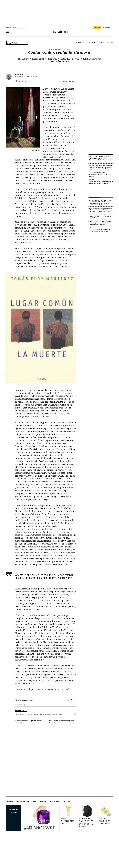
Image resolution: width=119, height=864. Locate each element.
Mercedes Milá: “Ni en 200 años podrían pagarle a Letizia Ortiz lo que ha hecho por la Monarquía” (101, 216)
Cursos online (43, 801)
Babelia (12, 42)
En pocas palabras (94, 42)
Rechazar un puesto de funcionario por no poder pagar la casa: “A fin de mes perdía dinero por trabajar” (101, 223)
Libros (42, 714)
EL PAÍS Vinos (66, 801)
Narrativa (36, 714)
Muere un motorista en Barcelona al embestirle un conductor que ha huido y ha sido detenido (101, 181)
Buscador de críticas (81, 42)
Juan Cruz (19, 74)
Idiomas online (54, 801)
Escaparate (9, 801)
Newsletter (103, 42)
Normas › (73, 705)
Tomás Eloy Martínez (20, 714)
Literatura (48, 714)
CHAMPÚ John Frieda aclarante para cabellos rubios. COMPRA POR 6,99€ (67, 821)
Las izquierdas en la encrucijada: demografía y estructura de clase (100, 174)
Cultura (54, 714)
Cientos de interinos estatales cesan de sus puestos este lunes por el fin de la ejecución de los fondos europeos (101, 229)
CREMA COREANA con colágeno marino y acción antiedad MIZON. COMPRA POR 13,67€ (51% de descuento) (39, 828)
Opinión (30, 714)
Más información (19, 722)
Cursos (34, 801)
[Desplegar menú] (7, 32)
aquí (54, 723)
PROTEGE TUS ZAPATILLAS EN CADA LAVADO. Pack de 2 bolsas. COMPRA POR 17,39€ (105, 821)
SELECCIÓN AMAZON (22, 801)
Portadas (110, 42)
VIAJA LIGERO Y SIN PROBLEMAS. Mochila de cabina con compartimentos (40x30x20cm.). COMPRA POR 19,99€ (86, 822)
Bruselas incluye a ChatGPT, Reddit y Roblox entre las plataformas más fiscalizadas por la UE (100, 159)
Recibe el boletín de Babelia (25, 700)
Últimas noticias (94, 153)
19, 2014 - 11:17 (19, 76)
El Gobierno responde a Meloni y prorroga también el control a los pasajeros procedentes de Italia (101, 167)
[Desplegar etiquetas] (75, 714)
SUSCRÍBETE (97, 27)
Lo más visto (93, 196)
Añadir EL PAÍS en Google (69, 81)
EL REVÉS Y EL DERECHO (55, 49)
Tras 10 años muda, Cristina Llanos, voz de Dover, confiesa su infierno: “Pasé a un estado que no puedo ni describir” (101, 209)
